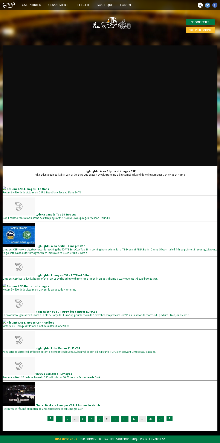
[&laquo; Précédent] (50, 418)
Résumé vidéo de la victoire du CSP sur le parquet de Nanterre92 (39, 287)
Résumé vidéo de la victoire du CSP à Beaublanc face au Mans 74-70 (42, 190)
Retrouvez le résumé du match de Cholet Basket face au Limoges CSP (51, 407)
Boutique (105, 5)
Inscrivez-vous (66, 439)
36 (151, 419)
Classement (58, 5)
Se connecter (200, 22)
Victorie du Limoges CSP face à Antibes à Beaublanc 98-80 (36, 324)
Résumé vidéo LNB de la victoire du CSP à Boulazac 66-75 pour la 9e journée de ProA (52, 375)
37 (160, 419)
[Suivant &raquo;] (170, 418)
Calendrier (31, 5)
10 (115, 419)
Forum (125, 5)
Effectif (82, 5)
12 (134, 419)
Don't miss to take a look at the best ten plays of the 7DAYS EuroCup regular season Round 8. (56, 216)
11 (124, 419)
